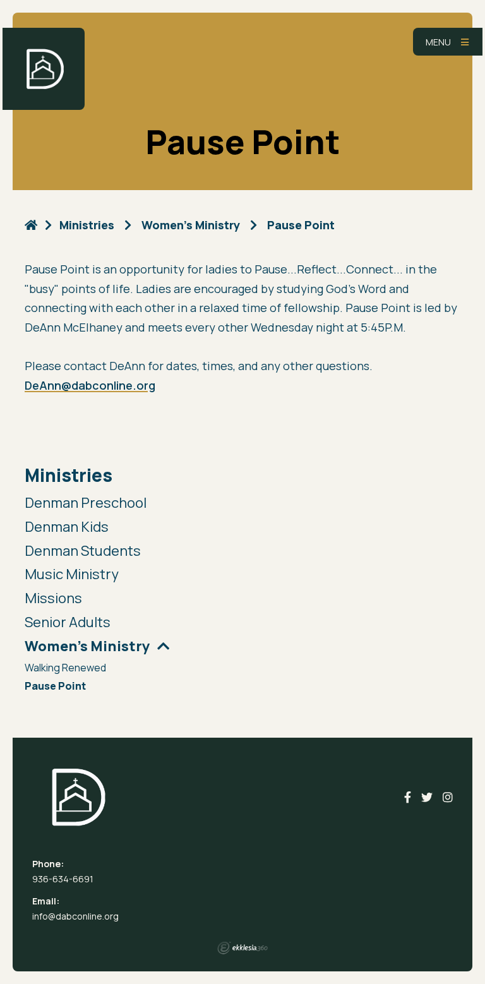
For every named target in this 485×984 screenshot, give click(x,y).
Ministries (68, 475)
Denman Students (83, 550)
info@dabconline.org (75, 916)
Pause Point (55, 686)
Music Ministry (72, 574)
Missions (53, 598)
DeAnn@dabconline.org (90, 385)
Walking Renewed (65, 668)
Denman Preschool (86, 502)
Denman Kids (67, 526)
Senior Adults (68, 622)
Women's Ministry (190, 224)
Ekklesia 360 (242, 948)
